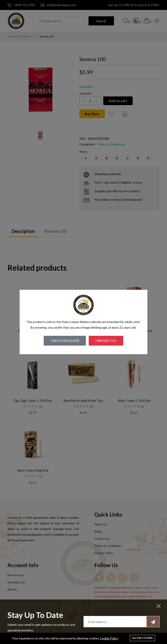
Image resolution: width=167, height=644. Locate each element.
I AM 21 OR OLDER (64, 341)
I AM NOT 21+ (106, 341)
